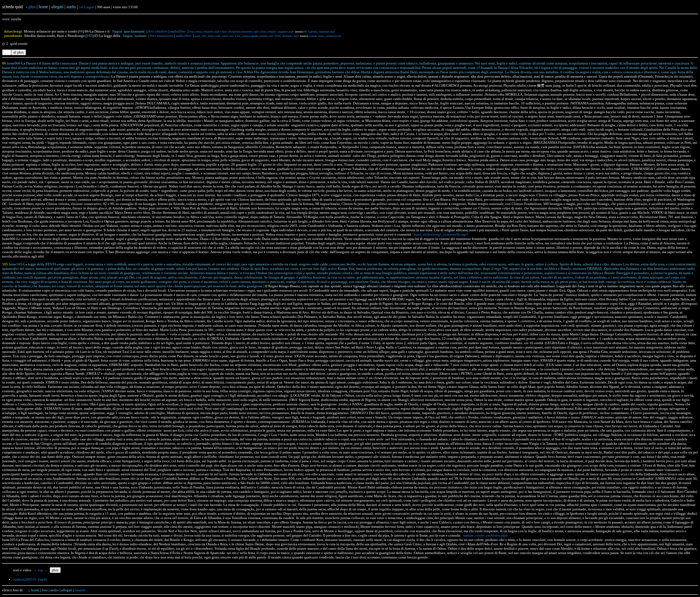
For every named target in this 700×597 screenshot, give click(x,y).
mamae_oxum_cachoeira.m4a (325, 35)
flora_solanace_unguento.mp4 (277, 31)
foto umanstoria (161, 36)
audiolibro (178, 31)
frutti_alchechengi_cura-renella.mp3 (441, 234)
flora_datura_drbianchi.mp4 (204, 31)
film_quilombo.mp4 (287, 35)
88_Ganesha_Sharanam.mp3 (319, 31)
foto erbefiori (158, 31)
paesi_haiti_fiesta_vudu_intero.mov (214, 35)
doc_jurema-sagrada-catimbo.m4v (255, 35)
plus (32, 6)
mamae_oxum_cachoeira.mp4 (485, 535)
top (40, 570)
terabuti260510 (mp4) (30, 579)
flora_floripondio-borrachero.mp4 (240, 31)
